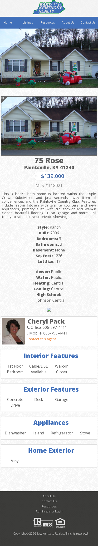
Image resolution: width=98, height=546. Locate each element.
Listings (28, 22)
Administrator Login (49, 511)
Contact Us (88, 22)
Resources (48, 22)
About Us (68, 22)
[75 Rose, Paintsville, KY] (49, 126)
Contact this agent (41, 339)
